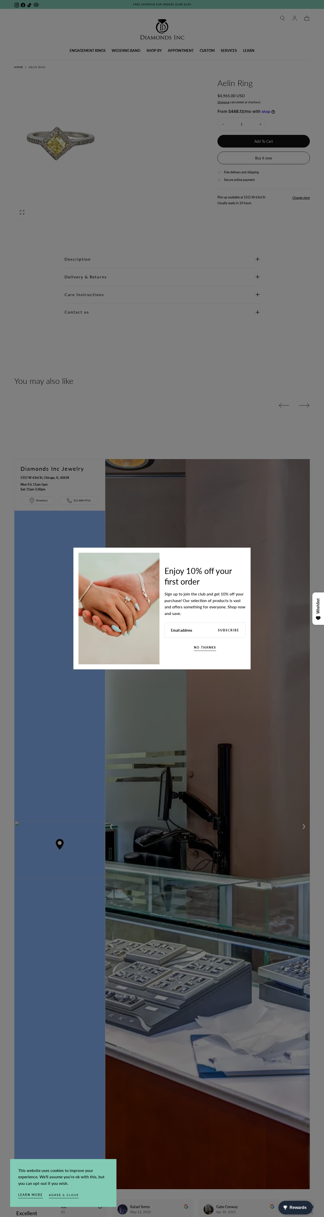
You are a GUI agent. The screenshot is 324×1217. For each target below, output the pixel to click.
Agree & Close (64, 1195)
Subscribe (228, 630)
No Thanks (205, 647)
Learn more (30, 1195)
